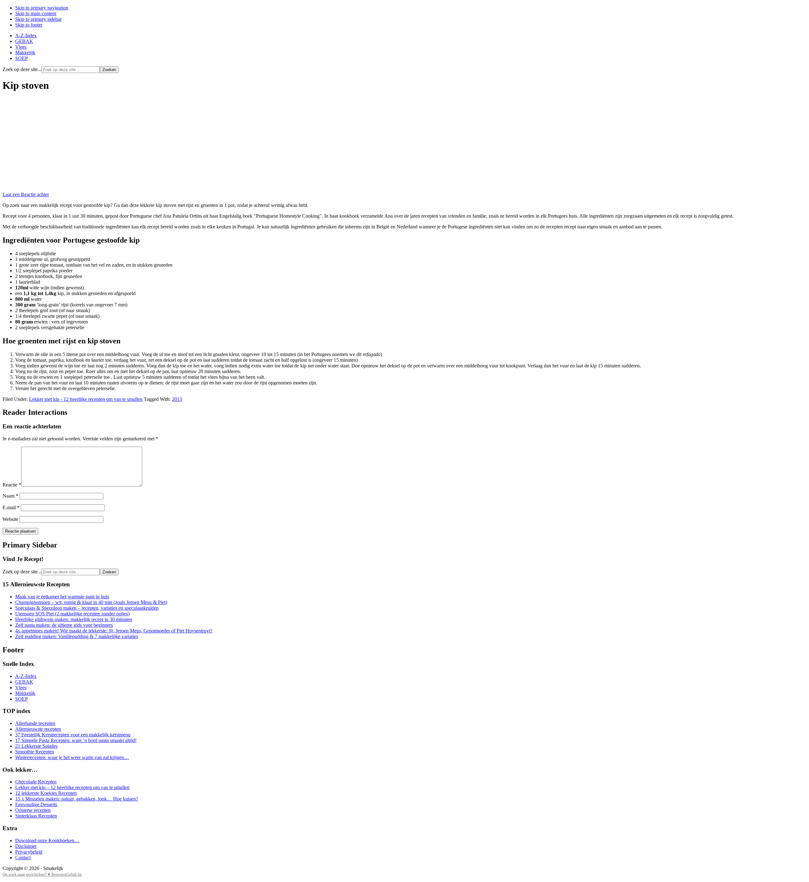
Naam (10, 495)
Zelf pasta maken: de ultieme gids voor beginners (64, 625)
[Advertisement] (404, 142)
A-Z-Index (26, 676)
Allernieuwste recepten (38, 729)
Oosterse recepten (33, 810)
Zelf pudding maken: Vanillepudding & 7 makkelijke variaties (76, 636)
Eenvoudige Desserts (36, 804)
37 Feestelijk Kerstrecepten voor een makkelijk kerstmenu (73, 734)
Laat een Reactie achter (26, 194)
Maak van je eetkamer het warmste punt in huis (62, 596)
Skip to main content (35, 13)
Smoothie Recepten (34, 751)
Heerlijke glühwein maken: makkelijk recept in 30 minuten (73, 619)
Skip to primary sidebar (38, 19)
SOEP (21, 699)
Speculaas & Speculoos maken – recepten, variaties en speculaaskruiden (87, 608)
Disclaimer (26, 846)
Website (10, 519)
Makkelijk (25, 693)
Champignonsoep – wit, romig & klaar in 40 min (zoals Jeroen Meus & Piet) (91, 602)
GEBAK (24, 682)
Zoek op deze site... (22, 69)
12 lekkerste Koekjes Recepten (46, 793)
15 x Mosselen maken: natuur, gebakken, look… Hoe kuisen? (76, 798)
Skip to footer (28, 24)
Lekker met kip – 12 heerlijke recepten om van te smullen (72, 787)
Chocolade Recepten (36, 781)
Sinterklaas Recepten (36, 816)
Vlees (21, 687)
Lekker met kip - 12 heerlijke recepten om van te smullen (86, 399)
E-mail (11, 507)
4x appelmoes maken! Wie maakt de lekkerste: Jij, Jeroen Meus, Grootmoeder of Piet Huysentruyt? (113, 630)
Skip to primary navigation (41, 7)
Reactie (12, 484)
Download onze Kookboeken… (47, 840)
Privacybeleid (28, 852)
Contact (23, 857)
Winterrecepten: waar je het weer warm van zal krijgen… (72, 757)
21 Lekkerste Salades (36, 746)
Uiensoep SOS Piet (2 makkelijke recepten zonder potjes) (72, 613)
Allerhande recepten (35, 723)
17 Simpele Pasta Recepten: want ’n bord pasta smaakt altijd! (76, 740)
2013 (177, 399)
